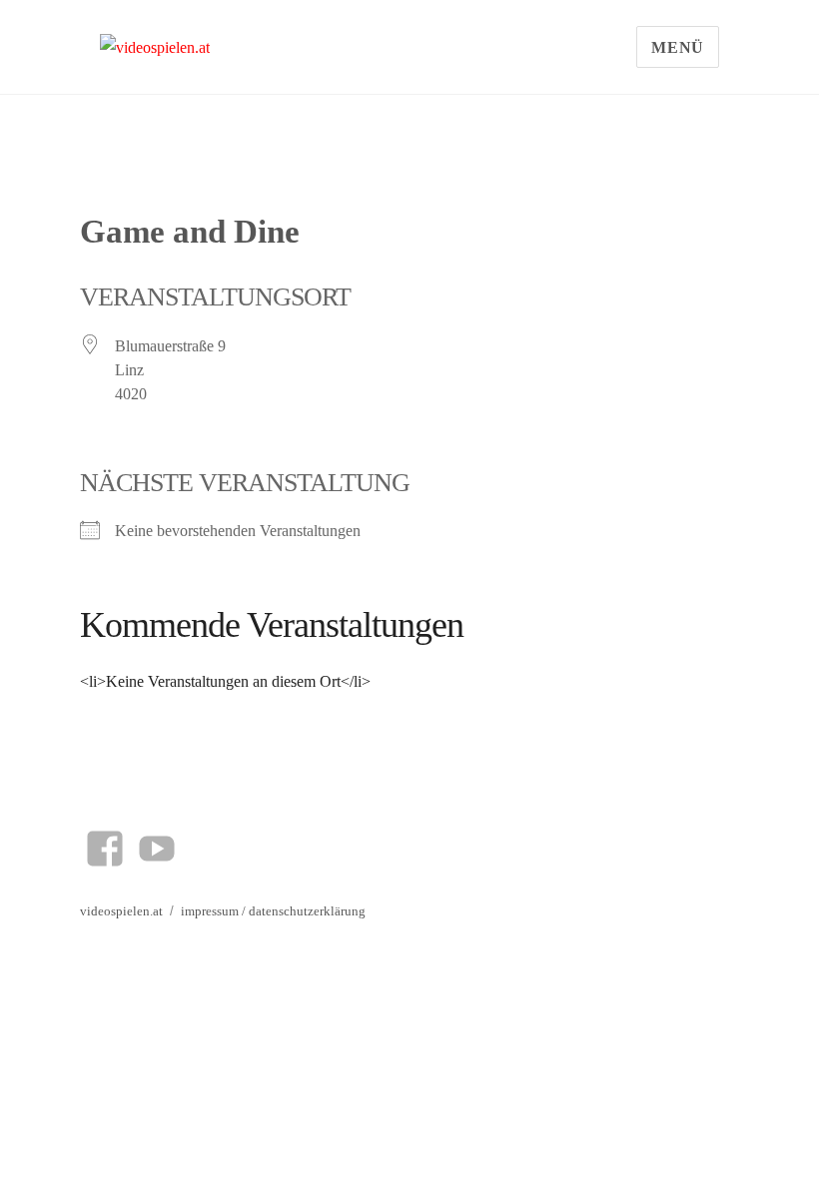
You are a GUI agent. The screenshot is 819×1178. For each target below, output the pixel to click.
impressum (210, 910)
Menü (677, 47)
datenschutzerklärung (307, 910)
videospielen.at (121, 910)
